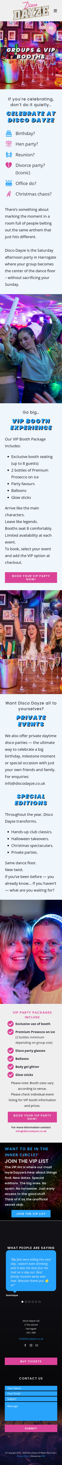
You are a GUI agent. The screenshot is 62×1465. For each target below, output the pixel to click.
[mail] (36, 1346)
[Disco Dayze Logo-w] (31, 1)
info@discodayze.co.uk (31, 1131)
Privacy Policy (23, 1457)
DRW (43, 1457)
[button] (22, 1303)
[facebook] (25, 1346)
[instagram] (31, 1346)
